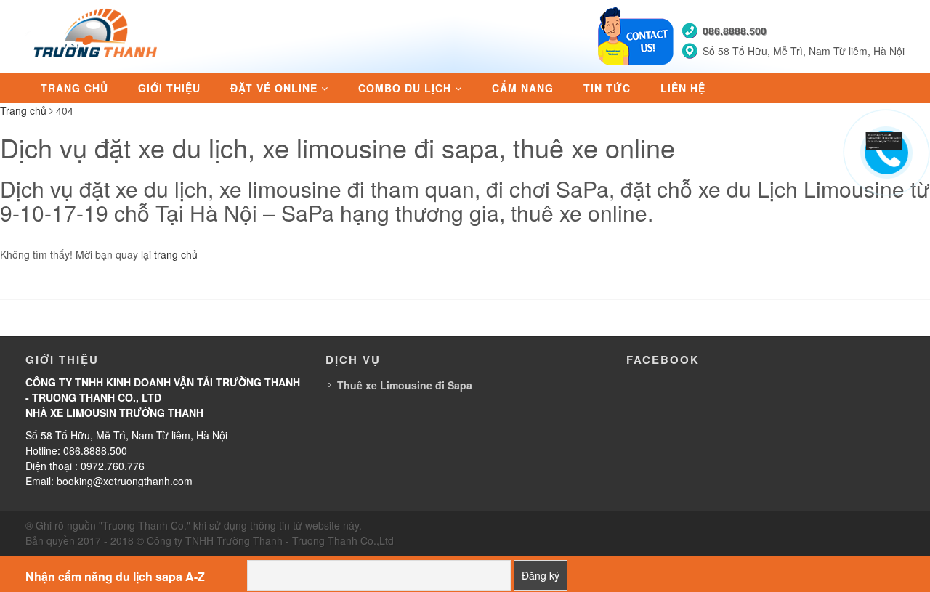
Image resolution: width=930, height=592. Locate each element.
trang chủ (176, 254)
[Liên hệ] (883, 139)
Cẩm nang (523, 88)
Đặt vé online (274, 88)
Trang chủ (74, 88)
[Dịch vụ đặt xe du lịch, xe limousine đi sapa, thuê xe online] (97, 35)
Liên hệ (682, 88)
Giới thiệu (169, 88)
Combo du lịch (404, 88)
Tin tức (607, 88)
